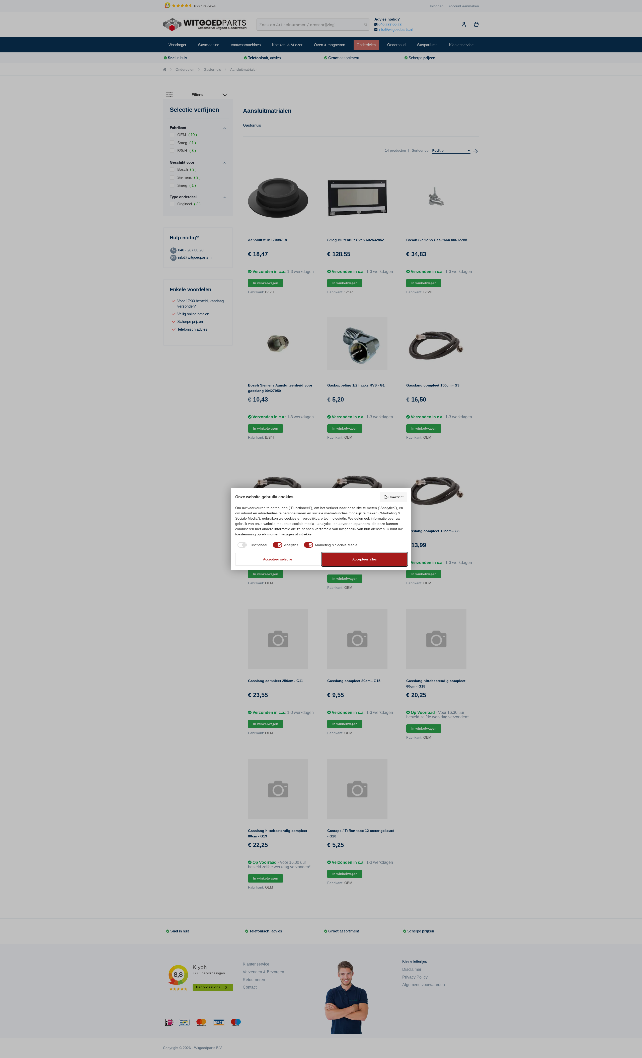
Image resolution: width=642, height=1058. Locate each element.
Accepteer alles (364, 559)
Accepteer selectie (277, 559)
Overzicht (396, 497)
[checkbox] (251, 545)
